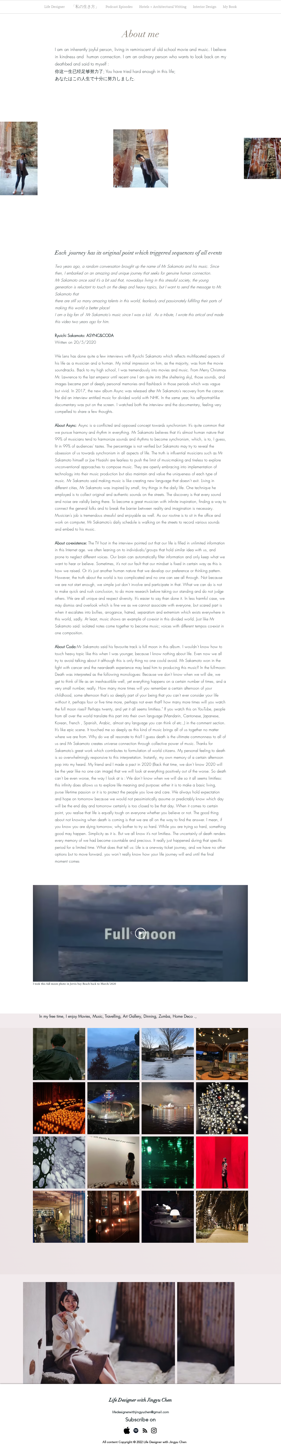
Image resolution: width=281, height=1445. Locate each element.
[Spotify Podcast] (136, 1430)
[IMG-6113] (127, 1430)
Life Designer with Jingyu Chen (140, 1400)
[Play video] (140, 933)
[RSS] (145, 1430)
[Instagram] (154, 1430)
